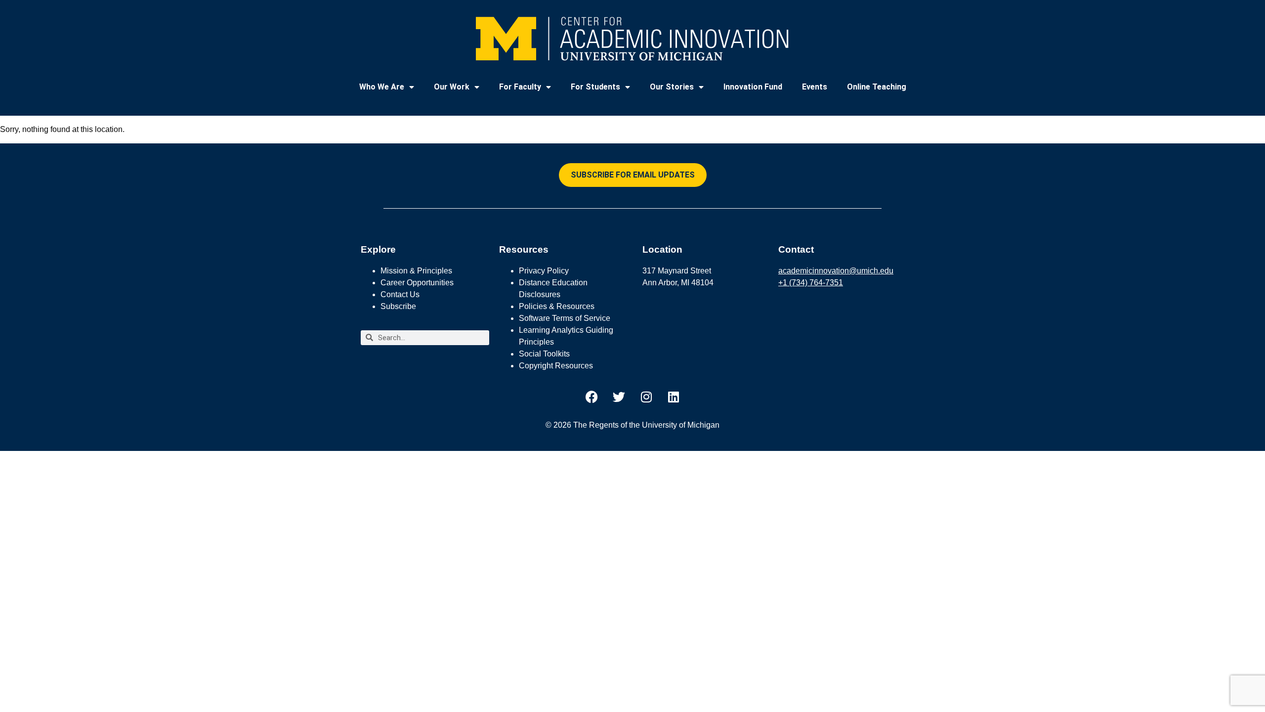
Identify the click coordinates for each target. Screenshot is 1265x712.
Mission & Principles (416, 271)
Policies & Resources (556, 306)
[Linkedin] (673, 397)
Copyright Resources (556, 365)
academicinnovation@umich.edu (835, 271)
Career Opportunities (417, 282)
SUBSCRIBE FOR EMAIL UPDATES (633, 174)
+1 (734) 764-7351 (810, 282)
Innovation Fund (752, 86)
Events (814, 86)
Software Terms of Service (564, 318)
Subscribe (398, 306)
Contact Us (400, 294)
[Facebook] (592, 397)
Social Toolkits (544, 354)
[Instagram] (646, 397)
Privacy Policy (544, 271)
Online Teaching (876, 86)
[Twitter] (619, 397)
